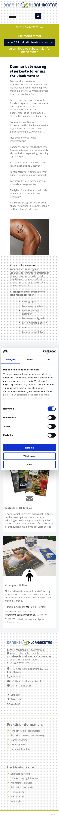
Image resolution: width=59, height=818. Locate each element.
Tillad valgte (29, 456)
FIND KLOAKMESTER (27, 27)
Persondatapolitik (20, 749)
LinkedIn (15, 694)
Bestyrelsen (17, 796)
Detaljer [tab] (30, 359)
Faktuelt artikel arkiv (22, 787)
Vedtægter (16, 801)
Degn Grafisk (53, 814)
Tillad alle (29, 448)
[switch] (52, 417)
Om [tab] (48, 359)
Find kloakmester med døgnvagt (28, 735)
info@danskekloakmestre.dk (20, 614)
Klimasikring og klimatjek (24, 778)
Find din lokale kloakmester (25, 730)
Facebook (16, 699)
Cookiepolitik (18, 744)
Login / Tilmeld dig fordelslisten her (29, 42)
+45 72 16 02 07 (19, 676)
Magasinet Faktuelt (21, 782)
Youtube (15, 703)
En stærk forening (21, 773)
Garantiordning (19, 739)
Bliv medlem (17, 791)
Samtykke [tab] (11, 359)
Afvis (29, 464)
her (27, 606)
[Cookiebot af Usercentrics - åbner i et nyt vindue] (43, 352)
